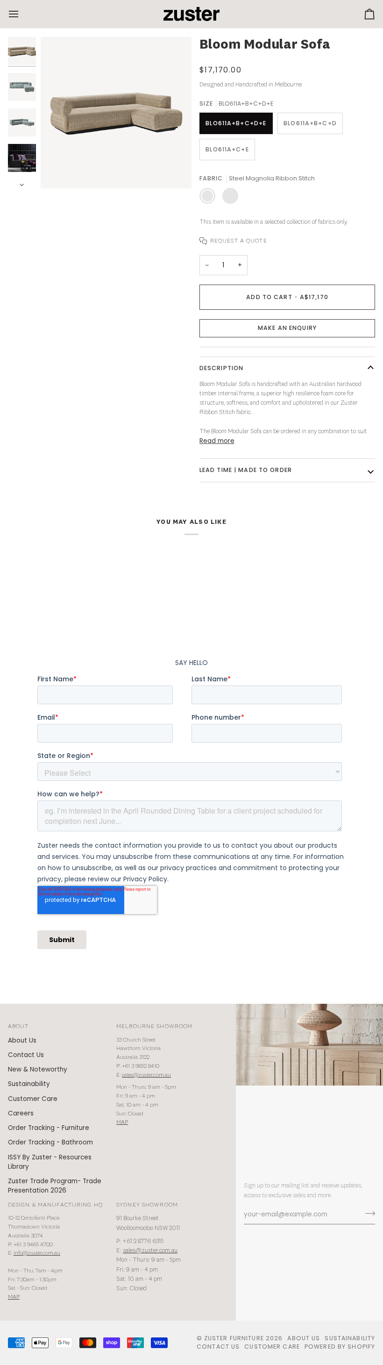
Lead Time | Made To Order (245, 470)
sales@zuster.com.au (146, 1075)
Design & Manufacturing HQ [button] (55, 1205)
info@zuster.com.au (37, 1253)
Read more (216, 440)
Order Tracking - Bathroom (50, 1142)
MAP (122, 1122)
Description (221, 368)
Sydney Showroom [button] (147, 1205)
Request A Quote (238, 241)
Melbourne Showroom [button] (154, 1026)
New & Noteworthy (37, 1069)
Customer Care (32, 1098)
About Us (22, 1040)
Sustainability (29, 1083)
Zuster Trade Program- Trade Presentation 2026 (54, 1186)
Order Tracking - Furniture (48, 1127)
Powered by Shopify (340, 1347)
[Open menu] (22, 14)
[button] (287, 328)
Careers (21, 1113)
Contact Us (26, 1055)
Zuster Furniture (234, 1338)
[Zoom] (58, 171)
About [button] (18, 1026)
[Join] (367, 1213)
